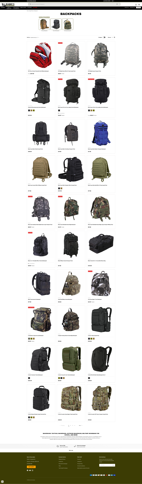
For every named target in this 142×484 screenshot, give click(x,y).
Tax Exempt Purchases (63, 468)
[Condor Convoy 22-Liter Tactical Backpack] (71, 359)
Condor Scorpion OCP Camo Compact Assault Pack (98, 414)
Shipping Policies (62, 459)
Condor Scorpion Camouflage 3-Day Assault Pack (67, 414)
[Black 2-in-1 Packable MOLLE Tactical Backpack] (41, 245)
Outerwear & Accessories (16, 8)
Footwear (29, 7)
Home (28, 10)
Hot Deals (35, 7)
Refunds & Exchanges (63, 463)
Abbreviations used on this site (83, 468)
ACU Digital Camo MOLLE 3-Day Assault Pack (66, 71)
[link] (62, 425)
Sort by (28, 37)
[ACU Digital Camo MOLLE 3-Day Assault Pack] (71, 55)
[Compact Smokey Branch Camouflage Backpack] (71, 320)
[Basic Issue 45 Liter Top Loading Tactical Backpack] (101, 91)
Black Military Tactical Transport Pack (65, 260)
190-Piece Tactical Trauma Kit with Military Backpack (38, 71)
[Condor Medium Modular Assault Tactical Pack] (41, 398)
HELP (113, 0)
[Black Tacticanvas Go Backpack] (41, 283)
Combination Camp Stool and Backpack (35, 335)
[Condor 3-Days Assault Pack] (101, 320)
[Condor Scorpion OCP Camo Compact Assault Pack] (101, 398)
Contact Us (132, 7)
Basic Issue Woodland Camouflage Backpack (67, 224)
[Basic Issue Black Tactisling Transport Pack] (71, 133)
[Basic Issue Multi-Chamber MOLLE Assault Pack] (71, 169)
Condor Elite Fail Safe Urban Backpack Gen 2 (96, 374)
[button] (117, 4)
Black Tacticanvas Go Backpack (34, 299)
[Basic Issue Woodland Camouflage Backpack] (71, 209)
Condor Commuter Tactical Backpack (35, 374)
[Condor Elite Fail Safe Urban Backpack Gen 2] (101, 359)
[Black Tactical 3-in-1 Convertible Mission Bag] (101, 245)
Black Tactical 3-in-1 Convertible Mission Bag (97, 260)
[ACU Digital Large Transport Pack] (101, 55)
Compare (100, 37)
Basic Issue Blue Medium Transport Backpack (97, 148)
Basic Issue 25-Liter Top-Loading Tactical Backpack (68, 107)
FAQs (60, 465)
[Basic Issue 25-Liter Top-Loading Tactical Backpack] (71, 91)
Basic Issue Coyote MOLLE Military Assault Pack (37, 185)
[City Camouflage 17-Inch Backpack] (101, 283)
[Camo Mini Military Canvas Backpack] (71, 283)
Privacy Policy (80, 463)
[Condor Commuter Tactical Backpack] (41, 359)
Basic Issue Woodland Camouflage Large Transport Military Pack (100, 224)
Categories (79, 461)
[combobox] (74, 4)
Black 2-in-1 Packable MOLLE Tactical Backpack (37, 260)
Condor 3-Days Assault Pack (93, 335)
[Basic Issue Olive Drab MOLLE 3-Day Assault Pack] (101, 169)
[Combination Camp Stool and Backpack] (41, 320)
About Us (127, 7)
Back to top (71, 450)
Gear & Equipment (9, 8)
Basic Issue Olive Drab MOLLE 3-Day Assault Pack (97, 185)
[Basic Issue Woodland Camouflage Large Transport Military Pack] (101, 209)
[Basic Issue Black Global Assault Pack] (41, 133)
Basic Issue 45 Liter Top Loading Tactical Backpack (98, 107)
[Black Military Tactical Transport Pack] (71, 245)
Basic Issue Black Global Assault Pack (35, 148)
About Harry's (31, 466)
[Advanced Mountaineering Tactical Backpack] (41, 91)
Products (79, 459)
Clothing (3, 7)
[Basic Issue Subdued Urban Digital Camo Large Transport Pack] (41, 209)
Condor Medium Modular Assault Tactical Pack (37, 414)
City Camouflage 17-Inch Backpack (95, 299)
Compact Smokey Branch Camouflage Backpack (67, 335)
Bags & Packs (23, 7)
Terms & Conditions (81, 465)
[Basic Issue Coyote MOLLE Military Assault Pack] (41, 169)
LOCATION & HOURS (106, 0)
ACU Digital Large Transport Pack (94, 71)
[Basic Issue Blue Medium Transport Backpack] (101, 133)
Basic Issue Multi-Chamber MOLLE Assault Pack (67, 185)
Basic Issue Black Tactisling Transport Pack (66, 148)
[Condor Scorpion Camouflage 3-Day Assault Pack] (71, 398)
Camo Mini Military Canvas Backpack (65, 299)
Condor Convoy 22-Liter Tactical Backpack (66, 374)
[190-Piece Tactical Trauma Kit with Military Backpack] (41, 55)
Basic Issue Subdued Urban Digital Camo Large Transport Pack (40, 224)
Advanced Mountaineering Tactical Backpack (37, 107)
